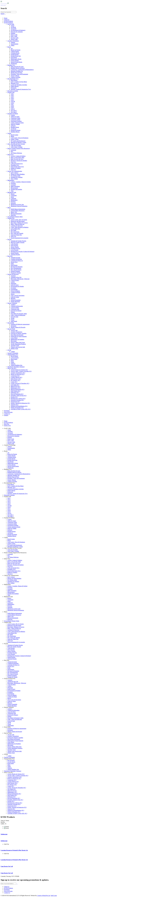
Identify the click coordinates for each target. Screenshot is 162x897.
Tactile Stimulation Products (18, 344)
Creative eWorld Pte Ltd (43, 895)
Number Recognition (16, 189)
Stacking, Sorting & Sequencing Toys (21, 89)
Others (12, 45)
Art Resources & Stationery (18, 30)
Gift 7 (12, 104)
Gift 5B (13, 101)
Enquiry (6, 415)
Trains (12, 362)
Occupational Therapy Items (15, 216)
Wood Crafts (14, 39)
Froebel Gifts (10, 92)
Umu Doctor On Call (7, 866)
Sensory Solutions (12, 303)
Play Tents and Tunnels (17, 233)
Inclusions (13, 326)
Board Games (14, 135)
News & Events (8, 412)
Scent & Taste (14, 316)
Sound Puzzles (15, 253)
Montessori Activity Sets (17, 204)
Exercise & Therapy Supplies (18, 333)
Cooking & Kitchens (16, 259)
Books (9, 47)
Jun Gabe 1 (14, 110)
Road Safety (14, 359)
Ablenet (13, 42)
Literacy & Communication (14, 171)
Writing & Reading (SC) (17, 407)
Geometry (13, 185)
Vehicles (13, 363)
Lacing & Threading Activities (19, 84)
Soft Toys (13, 169)
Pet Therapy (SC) (15, 380)
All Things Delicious (16, 153)
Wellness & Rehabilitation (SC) (19, 406)
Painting (13, 33)
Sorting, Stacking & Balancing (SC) (20, 403)
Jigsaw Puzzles (15, 247)
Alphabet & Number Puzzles (18, 241)
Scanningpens (14, 44)
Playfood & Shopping (16, 266)
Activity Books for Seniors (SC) (19, 369)
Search (2, 13)
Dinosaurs (13, 283)
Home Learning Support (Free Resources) (18, 148)
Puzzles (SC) (14, 397)
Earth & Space (15, 285)
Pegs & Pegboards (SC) (17, 394)
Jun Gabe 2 (14, 112)
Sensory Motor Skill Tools (18, 342)
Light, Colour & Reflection (18, 315)
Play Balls (13, 230)
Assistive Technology (13, 41)
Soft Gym (13, 236)
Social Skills (10, 322)
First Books (14, 57)
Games (9, 133)
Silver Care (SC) (11, 368)
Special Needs (11, 329)
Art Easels (13, 28)
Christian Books (15, 53)
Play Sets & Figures (16, 269)
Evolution (13, 288)
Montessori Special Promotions (19, 206)
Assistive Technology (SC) (18, 373)
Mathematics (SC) (15, 388)
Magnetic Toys (15, 83)
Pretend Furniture (15, 271)
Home (5, 18)
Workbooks (14, 63)
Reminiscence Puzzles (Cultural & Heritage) (22, 251)
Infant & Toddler (15, 124)
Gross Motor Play (15, 228)
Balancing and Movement (18, 221)
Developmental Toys (12, 78)
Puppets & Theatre (16, 272)
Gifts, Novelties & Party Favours (16, 144)
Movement (14, 341)
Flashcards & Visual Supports (19, 336)
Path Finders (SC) (15, 391)
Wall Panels (14, 321)
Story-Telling (14, 178)
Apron (12, 25)
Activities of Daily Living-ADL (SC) (21, 409)
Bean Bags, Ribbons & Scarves (19, 222)
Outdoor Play (11, 218)
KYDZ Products (8, 21)
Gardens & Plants (15, 292)
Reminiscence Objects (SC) (18, 398)
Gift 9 (12, 107)
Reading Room (15, 127)
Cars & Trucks (15, 357)
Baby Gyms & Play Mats (17, 157)
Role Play (10, 256)
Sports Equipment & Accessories (19, 238)
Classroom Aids (15, 309)
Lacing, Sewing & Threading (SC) (20, 383)
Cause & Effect (15, 280)
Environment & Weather (17, 286)
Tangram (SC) (14, 404)
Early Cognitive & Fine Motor (19, 81)
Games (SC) (14, 382)
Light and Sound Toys (17, 163)
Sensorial (13, 203)
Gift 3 (12, 97)
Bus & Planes (14, 356)
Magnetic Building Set (17, 71)
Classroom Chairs (15, 118)
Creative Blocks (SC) (16, 377)
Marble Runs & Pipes (16, 72)
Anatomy (13, 275)
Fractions (13, 183)
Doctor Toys (14, 262)
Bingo (12, 136)
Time (12, 191)
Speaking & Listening (16, 177)
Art (12, 48)
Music (9, 207)
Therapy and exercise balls (18, 347)
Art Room (13, 128)
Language (13, 150)
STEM (9, 350)
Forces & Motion (15, 291)
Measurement (14, 188)
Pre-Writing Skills (15, 175)
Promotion (7, 410)
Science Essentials (16, 300)
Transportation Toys (12, 354)
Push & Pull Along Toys (17, 166)
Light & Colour (15, 297)
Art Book (13, 27)
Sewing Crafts (14, 37)
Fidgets (13, 312)
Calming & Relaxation (17, 306)
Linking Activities (15, 77)
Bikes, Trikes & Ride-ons (17, 224)
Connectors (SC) (15, 376)
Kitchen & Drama (15, 130)
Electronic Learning (12, 91)
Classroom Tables (15, 119)
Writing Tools (14, 348)
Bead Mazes (14, 80)
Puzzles (9, 239)
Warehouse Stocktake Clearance (16, 366)
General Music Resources (17, 210)
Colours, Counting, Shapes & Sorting (21, 181)
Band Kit (13, 215)
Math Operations (15, 186)
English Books (15, 54)
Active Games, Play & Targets (19, 219)
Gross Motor (14, 338)
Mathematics (10, 180)
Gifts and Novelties (16, 145)
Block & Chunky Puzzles (17, 242)
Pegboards (13, 88)
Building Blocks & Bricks (18, 68)
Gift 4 (12, 98)
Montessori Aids (11, 192)
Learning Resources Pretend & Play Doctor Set (14, 850)
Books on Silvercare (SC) (17, 374)
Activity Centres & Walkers (18, 156)
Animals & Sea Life (16, 277)
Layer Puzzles (14, 250)
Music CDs (14, 212)
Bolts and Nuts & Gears (17, 66)
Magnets (13, 298)
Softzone (13, 125)
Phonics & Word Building (18, 174)
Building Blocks (15, 131)
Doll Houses (14, 265)
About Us (6, 19)
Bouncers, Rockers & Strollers (19, 160)
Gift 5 (12, 100)
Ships (12, 360)
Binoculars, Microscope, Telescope (20, 279)
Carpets (13, 115)
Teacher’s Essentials (12, 353)
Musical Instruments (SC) (17, 389)
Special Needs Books (16, 62)
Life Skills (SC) (15, 385)
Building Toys (11, 65)
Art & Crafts (10, 24)
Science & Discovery (13, 274)
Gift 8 (12, 106)
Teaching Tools (15, 345)
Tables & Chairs (15, 116)
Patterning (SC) (15, 392)
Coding (13, 282)
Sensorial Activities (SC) (17, 400)
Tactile (12, 318)
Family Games (15, 139)
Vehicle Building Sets (16, 365)
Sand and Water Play (16, 235)
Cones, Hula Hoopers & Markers (19, 227)
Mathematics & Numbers (17, 339)
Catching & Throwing (17, 225)
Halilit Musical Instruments (18, 209)
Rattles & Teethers (16, 168)
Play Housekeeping (16, 268)
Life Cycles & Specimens (17, 295)
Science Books (15, 60)
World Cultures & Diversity (18, 327)
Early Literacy (14, 172)
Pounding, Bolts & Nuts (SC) (18, 395)
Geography (14, 195)
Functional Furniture (16, 121)
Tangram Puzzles (15, 254)
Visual (12, 319)
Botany (13, 194)
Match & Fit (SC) (15, 386)
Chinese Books (15, 51)
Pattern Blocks (15, 86)
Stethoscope (4, 834)
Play (12, 151)
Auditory (13, 304)
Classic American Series (17, 122)
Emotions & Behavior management (20, 324)
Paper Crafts (14, 34)
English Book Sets (16, 56)
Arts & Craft (14, 330)
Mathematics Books (16, 59)
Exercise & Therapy (16, 310)
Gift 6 (12, 103)
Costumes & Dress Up (17, 260)
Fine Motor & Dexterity (17, 335)
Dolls (12, 263)
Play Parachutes (15, 232)
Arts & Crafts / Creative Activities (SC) (21, 371)
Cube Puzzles (14, 244)
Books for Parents (15, 50)
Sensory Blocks (15, 75)
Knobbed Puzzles (15, 248)
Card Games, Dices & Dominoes (19, 138)
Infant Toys (10, 154)
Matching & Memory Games (18, 142)
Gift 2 (12, 95)
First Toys (13, 162)
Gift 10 (13, 109)
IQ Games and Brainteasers (18, 141)
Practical (13, 201)
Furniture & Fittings (12, 113)
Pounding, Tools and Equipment (19, 74)
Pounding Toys (15, 165)
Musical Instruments (16, 213)
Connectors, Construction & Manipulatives (22, 69)
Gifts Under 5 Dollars (16, 147)
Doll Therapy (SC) (16, 379)
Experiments (14, 289)
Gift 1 (12, 94)
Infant (12, 197)
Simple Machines (15, 301)
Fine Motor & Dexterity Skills (19, 313)
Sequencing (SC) (15, 401)
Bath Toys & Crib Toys (17, 159)
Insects (12, 294)
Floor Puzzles (14, 245)
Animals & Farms (15, 257)
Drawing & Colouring (17, 31)
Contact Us (7, 413)
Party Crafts (14, 36)
